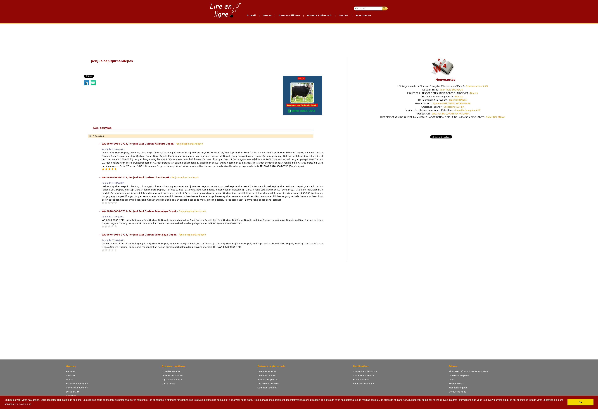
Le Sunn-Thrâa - (442, 89)
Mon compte (363, 15)
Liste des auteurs (171, 371)
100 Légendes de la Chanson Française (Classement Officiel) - (442, 86)
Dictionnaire (73, 391)
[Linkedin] (86, 84)
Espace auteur (361, 379)
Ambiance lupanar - (442, 107)
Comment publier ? (267, 387)
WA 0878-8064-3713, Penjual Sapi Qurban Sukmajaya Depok (139, 211)
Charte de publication (365, 371)
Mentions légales (458, 387)
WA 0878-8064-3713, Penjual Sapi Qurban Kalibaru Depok (138, 144)
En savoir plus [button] (23, 404)
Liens (452, 379)
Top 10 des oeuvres (172, 379)
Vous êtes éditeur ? (363, 383)
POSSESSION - (442, 113)
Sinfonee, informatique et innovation (469, 371)
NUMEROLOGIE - (443, 103)
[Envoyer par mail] (93, 84)
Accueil (251, 15)
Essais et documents (77, 383)
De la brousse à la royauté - (442, 100)
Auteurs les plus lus (172, 375)
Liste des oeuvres (267, 375)
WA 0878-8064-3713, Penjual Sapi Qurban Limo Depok (136, 177)
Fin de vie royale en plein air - (442, 96)
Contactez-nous (457, 391)
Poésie (69, 379)
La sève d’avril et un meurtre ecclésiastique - (442, 110)
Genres (267, 15)
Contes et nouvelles (77, 387)
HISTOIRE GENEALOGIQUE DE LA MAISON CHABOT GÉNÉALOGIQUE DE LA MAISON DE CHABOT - (442, 117)
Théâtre (70, 375)
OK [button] (580, 402)
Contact (343, 15)
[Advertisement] (299, 36)
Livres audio (168, 383)
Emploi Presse (456, 383)
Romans (70, 371)
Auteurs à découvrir (319, 15)
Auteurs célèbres (289, 15)
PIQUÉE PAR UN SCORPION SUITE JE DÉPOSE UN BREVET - (442, 93)
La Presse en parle (459, 375)
